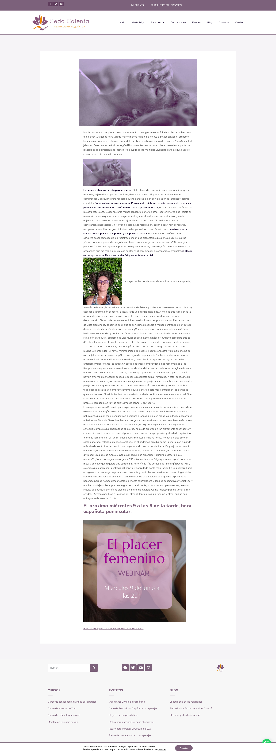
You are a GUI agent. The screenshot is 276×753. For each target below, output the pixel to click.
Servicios (156, 22)
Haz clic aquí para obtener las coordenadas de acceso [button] (113, 628)
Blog (209, 22)
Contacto (224, 22)
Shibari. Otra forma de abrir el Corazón (191, 708)
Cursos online (178, 22)
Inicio (122, 22)
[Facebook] (125, 667)
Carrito (239, 22)
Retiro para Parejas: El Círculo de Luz (130, 729)
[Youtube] (140, 667)
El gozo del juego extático (123, 715)
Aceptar (184, 747)
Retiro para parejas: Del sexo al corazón (131, 722)
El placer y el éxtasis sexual (185, 715)
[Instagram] (61, 4)
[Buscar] (94, 668)
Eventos (196, 22)
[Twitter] (55, 4)
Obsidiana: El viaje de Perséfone (127, 702)
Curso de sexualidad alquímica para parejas (72, 702)
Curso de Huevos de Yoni (62, 708)
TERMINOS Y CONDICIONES (166, 5)
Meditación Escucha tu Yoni (63, 722)
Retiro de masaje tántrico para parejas (130, 735)
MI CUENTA (137, 5)
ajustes (162, 749)
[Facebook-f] (50, 4)
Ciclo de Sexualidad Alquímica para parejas (133, 708)
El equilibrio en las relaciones (186, 702)
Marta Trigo (138, 22)
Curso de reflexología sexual (64, 715)
